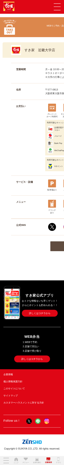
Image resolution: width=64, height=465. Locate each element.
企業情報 (8, 374)
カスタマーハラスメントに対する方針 (23, 402)
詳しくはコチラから (40, 313)
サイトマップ (10, 395)
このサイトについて (14, 388)
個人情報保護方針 (13, 381)
